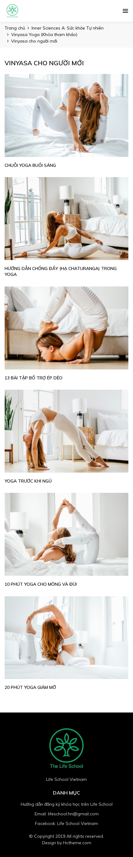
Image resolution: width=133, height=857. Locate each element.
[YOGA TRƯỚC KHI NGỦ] (66, 431)
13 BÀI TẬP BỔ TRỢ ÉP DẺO (33, 378)
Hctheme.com (77, 843)
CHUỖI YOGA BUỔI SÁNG (30, 165)
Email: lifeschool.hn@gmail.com (67, 814)
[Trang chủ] (12, 11)
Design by (66, 843)
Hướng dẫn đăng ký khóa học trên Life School (67, 804)
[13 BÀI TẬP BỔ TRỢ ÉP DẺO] (66, 327)
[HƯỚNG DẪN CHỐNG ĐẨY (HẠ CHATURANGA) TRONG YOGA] (66, 218)
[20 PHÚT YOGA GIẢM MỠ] (66, 637)
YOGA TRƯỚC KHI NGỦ (28, 481)
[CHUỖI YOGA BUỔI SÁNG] (66, 115)
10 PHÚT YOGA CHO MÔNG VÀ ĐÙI (41, 584)
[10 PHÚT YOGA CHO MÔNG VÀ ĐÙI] (66, 534)
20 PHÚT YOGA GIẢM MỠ (30, 687)
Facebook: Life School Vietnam (66, 823)
